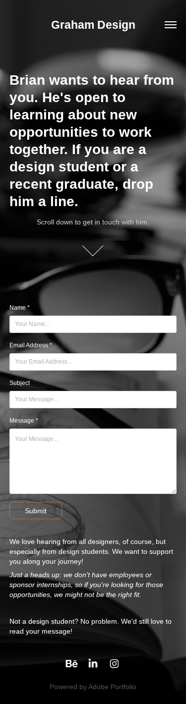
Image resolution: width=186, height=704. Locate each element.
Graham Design (93, 24)
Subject (19, 382)
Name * (19, 307)
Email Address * (30, 345)
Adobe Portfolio (112, 687)
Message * (23, 420)
